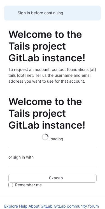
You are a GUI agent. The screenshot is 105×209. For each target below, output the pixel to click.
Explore (11, 206)
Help (23, 206)
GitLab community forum (76, 206)
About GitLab (41, 206)
